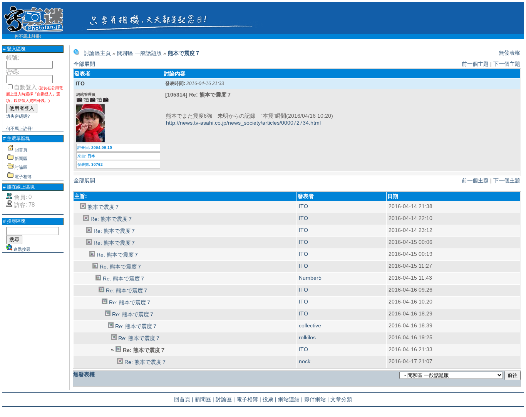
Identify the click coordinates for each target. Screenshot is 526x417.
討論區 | (225, 399)
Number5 (310, 278)
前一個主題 (475, 64)
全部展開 (84, 64)
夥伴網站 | (316, 399)
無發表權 (509, 53)
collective (310, 325)
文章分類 (341, 399)
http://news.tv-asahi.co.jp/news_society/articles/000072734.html (243, 123)
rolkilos (307, 337)
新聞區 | (204, 399)
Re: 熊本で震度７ (111, 219)
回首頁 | (183, 399)
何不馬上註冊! (28, 36)
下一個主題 (506, 64)
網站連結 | (290, 399)
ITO (80, 83)
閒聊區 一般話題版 (139, 53)
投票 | (269, 399)
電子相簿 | (248, 399)
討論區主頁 (97, 53)
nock (304, 361)
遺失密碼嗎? (18, 116)
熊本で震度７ (184, 53)
